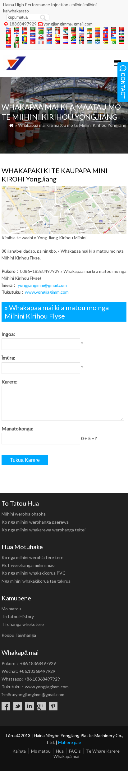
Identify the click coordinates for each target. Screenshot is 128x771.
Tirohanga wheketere (23, 624)
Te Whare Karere (103, 751)
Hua (60, 751)
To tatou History (18, 616)
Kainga (19, 751)
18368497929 (23, 23)
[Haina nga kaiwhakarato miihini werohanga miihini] (14, 69)
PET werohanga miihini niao (28, 565)
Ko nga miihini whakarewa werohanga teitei (43, 529)
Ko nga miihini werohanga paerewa (35, 522)
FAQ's (75, 751)
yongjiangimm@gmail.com (68, 23)
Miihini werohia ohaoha (24, 513)
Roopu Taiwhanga (19, 635)
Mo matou (11, 608)
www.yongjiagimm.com (47, 292)
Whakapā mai (66, 756)
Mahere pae (69, 742)
